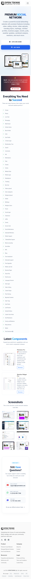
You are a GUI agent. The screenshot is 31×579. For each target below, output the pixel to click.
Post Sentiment (8, 331)
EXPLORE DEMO (17, 42)
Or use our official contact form (14, 507)
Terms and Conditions (22, 560)
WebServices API (5, 560)
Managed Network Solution (7, 549)
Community (3, 562)
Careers (18, 551)
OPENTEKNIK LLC (12, 570)
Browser (20, 367)
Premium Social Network (6, 547)
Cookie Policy (20, 562)
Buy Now (16, 89)
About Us (19, 547)
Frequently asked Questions (7, 558)
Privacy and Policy (21, 558)
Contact (18, 549)
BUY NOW (17, 47)
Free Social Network (5, 551)
